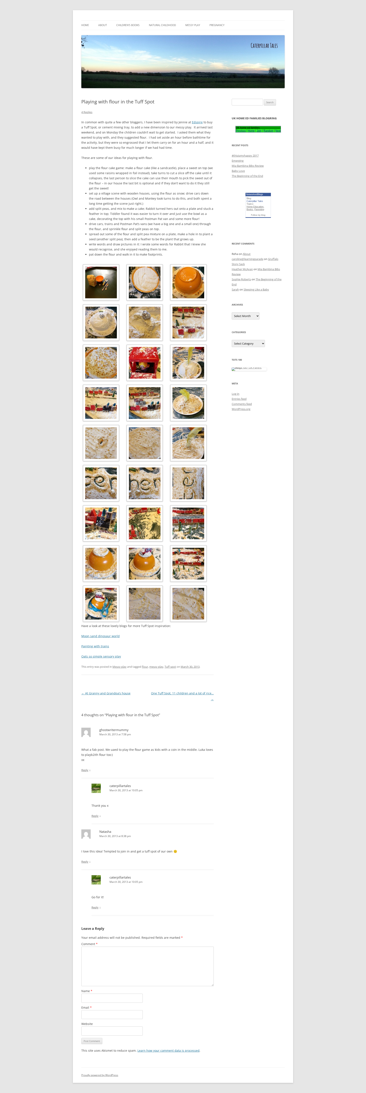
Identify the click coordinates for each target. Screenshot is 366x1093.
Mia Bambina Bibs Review (248, 166)
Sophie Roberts (241, 279)
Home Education (255, 206)
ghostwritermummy (114, 730)
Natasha (105, 831)
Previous (241, 130)
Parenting (259, 209)
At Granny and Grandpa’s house (105, 693)
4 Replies (86, 112)
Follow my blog (258, 215)
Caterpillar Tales (255, 201)
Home (85, 25)
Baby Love (238, 171)
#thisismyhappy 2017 (245, 155)
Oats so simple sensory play (101, 656)
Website (87, 1024)
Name (86, 991)
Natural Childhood (162, 25)
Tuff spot (170, 667)
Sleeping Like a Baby (256, 289)
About (102, 25)
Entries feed (239, 399)
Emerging (238, 161)
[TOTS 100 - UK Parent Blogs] (249, 367)
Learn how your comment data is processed (168, 1051)
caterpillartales (120, 786)
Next (278, 130)
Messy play (192, 25)
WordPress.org (241, 409)
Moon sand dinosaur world (100, 636)
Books (250, 209)
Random (268, 130)
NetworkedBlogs (254, 194)
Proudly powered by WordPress (99, 1075)
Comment (89, 944)
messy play (156, 667)
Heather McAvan (242, 269)
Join (259, 130)
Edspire (197, 122)
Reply (84, 770)
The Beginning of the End (247, 176)
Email (86, 1007)
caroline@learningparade (247, 259)
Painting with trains (95, 646)
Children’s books (128, 25)
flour (145, 667)
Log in (235, 394)
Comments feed (242, 404)
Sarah (235, 289)
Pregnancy (217, 25)
